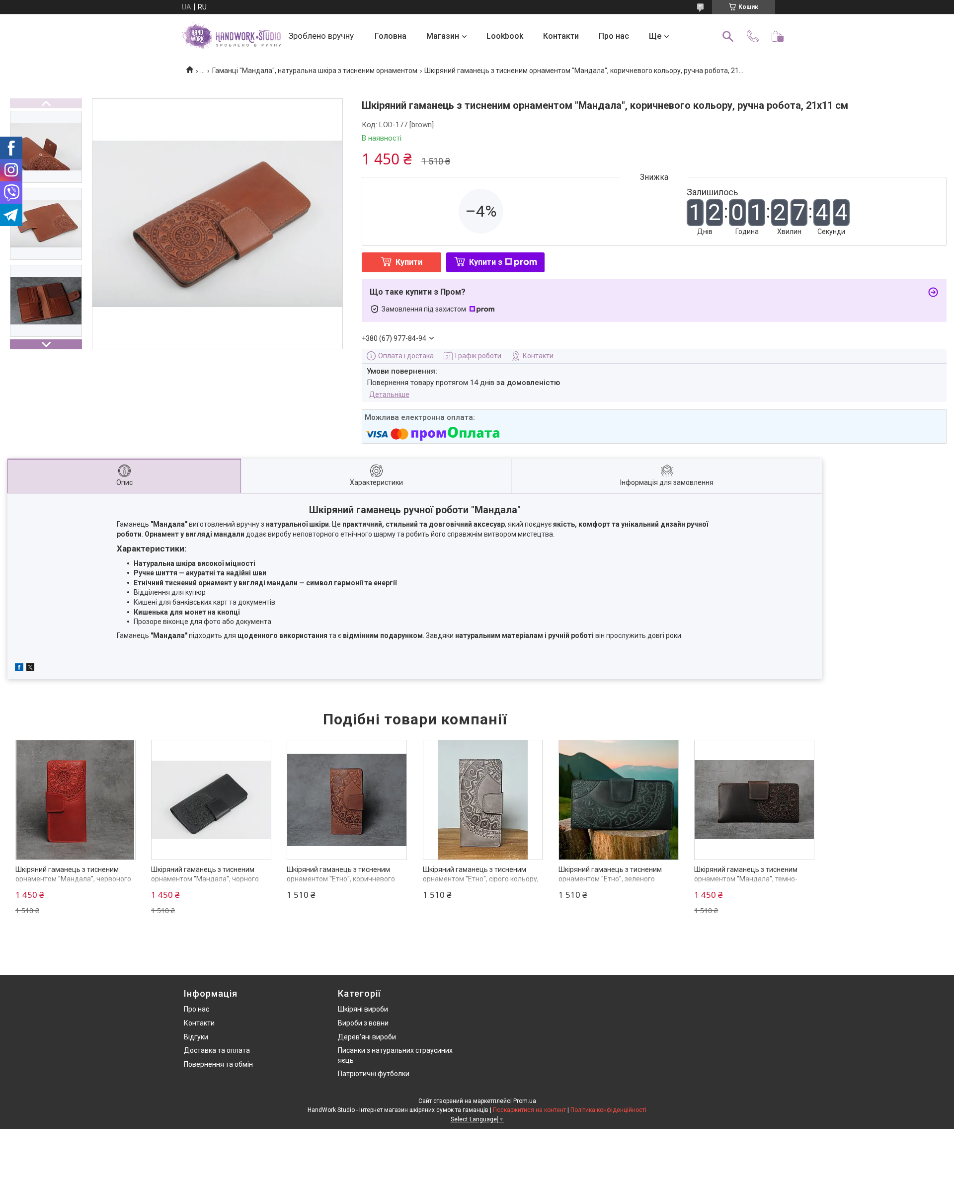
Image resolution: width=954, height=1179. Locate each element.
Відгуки (196, 1037)
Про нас (614, 36)
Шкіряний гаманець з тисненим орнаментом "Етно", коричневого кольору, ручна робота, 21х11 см (341, 879)
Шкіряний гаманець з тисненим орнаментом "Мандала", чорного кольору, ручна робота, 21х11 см (205, 879)
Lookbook (504, 36)
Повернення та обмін (218, 1064)
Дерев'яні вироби (367, 1037)
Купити (409, 262)
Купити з (485, 262)
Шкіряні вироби (363, 1009)
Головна (390, 36)
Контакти (561, 36)
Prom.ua (524, 1101)
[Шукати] (728, 36)
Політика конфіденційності (608, 1109)
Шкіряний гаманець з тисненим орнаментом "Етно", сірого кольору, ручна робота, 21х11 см (481, 879)
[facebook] (19, 669)
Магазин (442, 36)
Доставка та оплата (217, 1050)
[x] (30, 669)
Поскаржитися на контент (529, 1109)
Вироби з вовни (363, 1023)
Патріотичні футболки (373, 1074)
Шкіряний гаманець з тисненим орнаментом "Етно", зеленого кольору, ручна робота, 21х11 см (611, 879)
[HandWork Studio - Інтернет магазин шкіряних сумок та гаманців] (231, 36)
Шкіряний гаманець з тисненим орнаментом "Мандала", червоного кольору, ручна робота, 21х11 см (73, 879)
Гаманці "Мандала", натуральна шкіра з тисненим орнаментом (314, 71)
